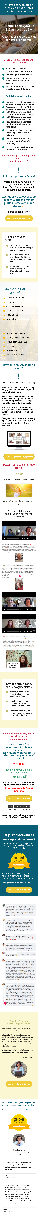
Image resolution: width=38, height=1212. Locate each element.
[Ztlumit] (28, 539)
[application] (19, 531)
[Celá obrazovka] (34, 539)
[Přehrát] (4, 539)
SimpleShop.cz (28, 1110)
